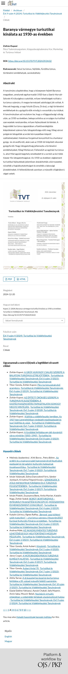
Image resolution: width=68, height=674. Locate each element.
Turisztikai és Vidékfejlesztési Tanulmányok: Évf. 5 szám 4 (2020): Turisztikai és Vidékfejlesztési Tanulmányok (34, 549)
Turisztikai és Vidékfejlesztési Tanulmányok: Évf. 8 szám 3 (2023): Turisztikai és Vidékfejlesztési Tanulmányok (34, 438)
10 (25, 610)
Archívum (17, 10)
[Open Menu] (3, 3)
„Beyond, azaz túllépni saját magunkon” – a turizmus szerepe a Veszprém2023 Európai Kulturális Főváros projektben (36, 517)
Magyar (8, 641)
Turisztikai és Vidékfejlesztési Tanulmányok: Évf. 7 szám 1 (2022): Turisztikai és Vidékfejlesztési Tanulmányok (34, 571)
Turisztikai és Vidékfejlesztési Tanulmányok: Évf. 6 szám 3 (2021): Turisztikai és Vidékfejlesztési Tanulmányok (36, 378)
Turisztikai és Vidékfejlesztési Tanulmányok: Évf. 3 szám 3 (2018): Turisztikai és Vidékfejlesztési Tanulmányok (34, 410)
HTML (22, 279)
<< (4, 610)
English (8, 636)
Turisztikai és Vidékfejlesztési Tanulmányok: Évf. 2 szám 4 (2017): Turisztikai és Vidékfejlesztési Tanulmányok (34, 561)
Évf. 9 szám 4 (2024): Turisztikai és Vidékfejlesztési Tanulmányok (32, 13)
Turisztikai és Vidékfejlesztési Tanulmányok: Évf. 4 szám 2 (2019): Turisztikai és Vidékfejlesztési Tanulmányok (36, 391)
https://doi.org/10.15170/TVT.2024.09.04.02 (30, 61)
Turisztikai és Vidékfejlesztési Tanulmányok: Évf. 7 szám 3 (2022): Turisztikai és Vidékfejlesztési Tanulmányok (34, 425)
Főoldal (6, 10)
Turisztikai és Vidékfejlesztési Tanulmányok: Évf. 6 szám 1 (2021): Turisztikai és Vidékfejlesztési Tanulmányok (37, 539)
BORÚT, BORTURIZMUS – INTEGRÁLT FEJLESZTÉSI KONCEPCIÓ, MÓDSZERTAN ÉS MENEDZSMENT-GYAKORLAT (36, 501)
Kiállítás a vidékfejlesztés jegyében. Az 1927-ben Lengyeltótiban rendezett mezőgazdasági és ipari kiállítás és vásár (35, 419)
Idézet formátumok (14, 320)
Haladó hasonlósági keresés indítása (34, 617)
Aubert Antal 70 (31, 568)
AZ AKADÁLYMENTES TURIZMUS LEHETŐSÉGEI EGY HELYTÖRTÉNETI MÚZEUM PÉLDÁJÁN (33, 533)
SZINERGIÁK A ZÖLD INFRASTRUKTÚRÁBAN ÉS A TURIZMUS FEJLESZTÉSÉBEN (34, 482)
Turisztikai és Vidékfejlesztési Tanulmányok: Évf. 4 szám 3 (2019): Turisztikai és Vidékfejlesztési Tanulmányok (34, 508)
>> (29, 610)
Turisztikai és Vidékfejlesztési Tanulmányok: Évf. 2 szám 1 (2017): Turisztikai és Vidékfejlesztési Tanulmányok (33, 489)
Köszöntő (41, 546)
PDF (10, 279)
